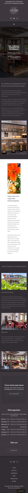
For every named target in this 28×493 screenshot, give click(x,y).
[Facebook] (14, 18)
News (14, 475)
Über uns (14, 470)
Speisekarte (14, 473)
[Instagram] (10, 18)
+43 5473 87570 (8, 3)
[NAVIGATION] (14, 24)
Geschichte (14, 450)
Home (14, 467)
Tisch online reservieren (14, 385)
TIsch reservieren (14, 393)
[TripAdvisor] (17, 18)
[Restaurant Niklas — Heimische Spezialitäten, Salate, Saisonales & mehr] (14, 10)
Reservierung (14, 478)
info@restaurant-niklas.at (18, 3)
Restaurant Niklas (18, 486)
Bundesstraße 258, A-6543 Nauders (14, 1)
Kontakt (14, 481)
